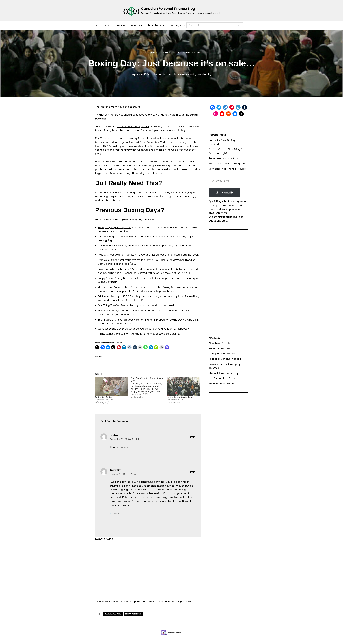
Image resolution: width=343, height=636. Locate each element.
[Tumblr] (244, 107)
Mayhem (103, 310)
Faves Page (174, 25)
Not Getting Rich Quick (222, 378)
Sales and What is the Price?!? (115, 269)
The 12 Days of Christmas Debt (115, 319)
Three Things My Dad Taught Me (227, 163)
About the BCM (155, 25)
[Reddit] (228, 113)
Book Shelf (120, 25)
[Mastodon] (225, 107)
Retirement (136, 25)
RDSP (107, 25)
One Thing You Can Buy (111, 305)
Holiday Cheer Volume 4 (112, 254)
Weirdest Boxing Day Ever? (113, 328)
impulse (110, 161)
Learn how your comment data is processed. (167, 601)
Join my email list (224, 192)
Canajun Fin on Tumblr (222, 353)
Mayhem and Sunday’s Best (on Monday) (122, 287)
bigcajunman (164, 74)
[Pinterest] (231, 107)
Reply (192, 437)
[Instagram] (215, 113)
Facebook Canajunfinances (225, 358)
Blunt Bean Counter (220, 343)
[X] (241, 113)
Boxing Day (195, 74)
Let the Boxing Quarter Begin (114, 236)
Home (161, 52)
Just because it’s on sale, (112, 245)
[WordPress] (238, 107)
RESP (98, 25)
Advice (102, 296)
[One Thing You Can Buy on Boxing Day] (149, 387)
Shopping (206, 74)
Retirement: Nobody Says (223, 158)
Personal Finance (133, 614)
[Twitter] (218, 107)
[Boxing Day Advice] (111, 386)
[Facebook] (212, 107)
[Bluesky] (234, 113)
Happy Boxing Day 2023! (112, 334)
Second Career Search (222, 383)
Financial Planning (112, 614)
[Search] (184, 25)
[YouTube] (222, 113)
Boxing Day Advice (103, 397)
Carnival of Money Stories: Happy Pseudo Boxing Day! (128, 260)
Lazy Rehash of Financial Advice (227, 168)
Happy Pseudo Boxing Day (113, 278)
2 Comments (180, 74)
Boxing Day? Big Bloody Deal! (114, 227)
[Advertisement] (228, 279)
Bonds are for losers (220, 348)
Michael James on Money (223, 373)
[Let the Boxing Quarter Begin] (183, 386)
